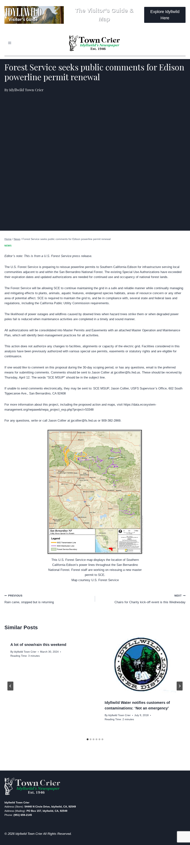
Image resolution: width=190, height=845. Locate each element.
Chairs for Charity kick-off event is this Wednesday (150, 599)
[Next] (180, 686)
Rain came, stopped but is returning (29, 599)
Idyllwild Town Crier (25, 651)
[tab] (88, 739)
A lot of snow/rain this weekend (38, 645)
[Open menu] (9, 43)
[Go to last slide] (10, 686)
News (8, 245)
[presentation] (142, 665)
